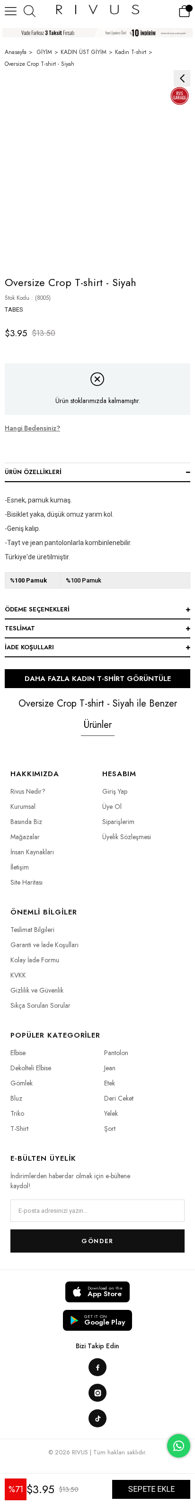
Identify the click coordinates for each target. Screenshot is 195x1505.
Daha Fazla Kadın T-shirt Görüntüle (98, 678)
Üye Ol (112, 806)
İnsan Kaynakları (32, 852)
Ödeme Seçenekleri (37, 609)
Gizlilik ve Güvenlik (36, 990)
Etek (109, 1083)
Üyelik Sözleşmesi (126, 837)
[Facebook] (97, 1367)
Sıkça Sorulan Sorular (40, 1005)
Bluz (16, 1098)
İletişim (19, 867)
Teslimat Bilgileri (32, 929)
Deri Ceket (118, 1098)
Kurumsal (22, 806)
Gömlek (21, 1083)
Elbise (18, 1052)
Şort (109, 1128)
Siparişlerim (118, 821)
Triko (17, 1113)
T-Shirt (19, 1128)
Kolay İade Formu (34, 960)
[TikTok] (97, 1418)
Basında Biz (26, 821)
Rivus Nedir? (27, 791)
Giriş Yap (114, 791)
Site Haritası (26, 882)
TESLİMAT (20, 628)
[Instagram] (97, 1393)
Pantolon (116, 1052)
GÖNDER (97, 1240)
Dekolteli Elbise (30, 1068)
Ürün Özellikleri (33, 471)
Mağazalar (25, 837)
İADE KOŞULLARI (29, 647)
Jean (109, 1068)
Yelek (111, 1113)
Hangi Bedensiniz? (32, 428)
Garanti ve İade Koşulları (44, 945)
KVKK (18, 975)
